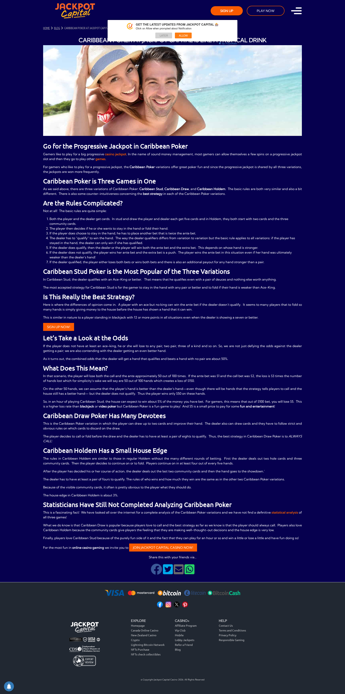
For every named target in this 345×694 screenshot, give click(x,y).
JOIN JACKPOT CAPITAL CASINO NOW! (163, 548)
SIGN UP (226, 11)
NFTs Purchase (140, 649)
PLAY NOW (266, 11)
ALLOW (183, 35)
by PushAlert (229, 43)
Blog (178, 649)
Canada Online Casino (144, 630)
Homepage (138, 625)
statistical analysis (285, 512)
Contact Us (226, 625)
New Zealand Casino (143, 635)
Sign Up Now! (58, 327)
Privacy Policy (227, 635)
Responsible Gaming (231, 640)
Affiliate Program (186, 625)
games (100, 159)
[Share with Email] (179, 572)
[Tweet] (168, 572)
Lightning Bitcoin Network (148, 644)
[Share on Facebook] (157, 572)
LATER (164, 35)
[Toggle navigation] (296, 11)
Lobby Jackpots (184, 640)
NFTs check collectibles (146, 654)
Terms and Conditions (232, 630)
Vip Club (180, 630)
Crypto (135, 640)
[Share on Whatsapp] (189, 572)
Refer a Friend (184, 644)
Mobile (179, 635)
